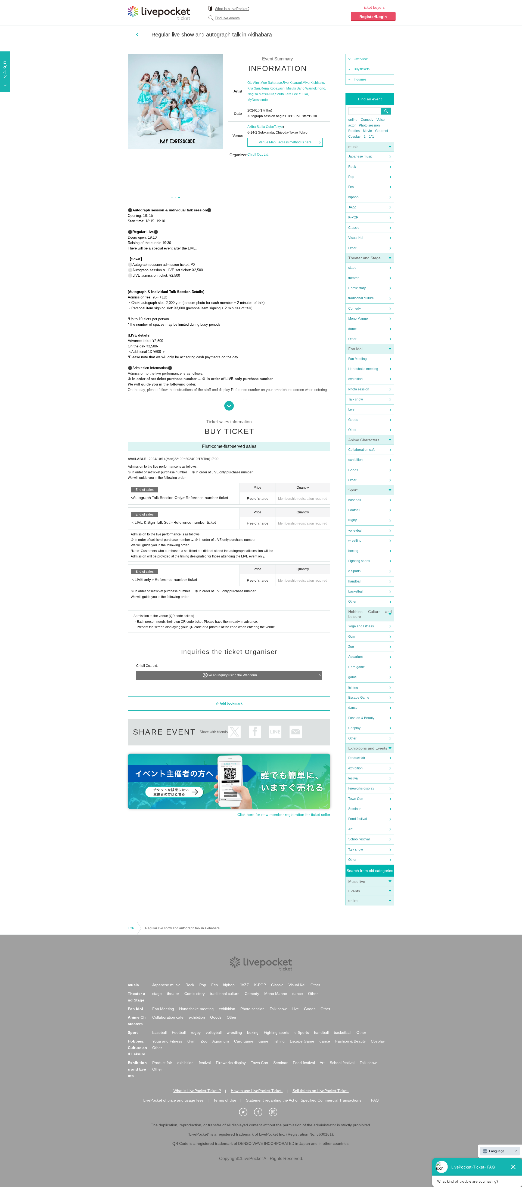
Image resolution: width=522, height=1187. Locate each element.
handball (354, 581)
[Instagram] (276, 1112)
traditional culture (361, 298)
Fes (351, 187)
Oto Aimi (253, 83)
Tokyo (278, 127)
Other (352, 248)
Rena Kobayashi (273, 88)
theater (353, 278)
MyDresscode (257, 100)
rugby (352, 520)
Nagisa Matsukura (260, 94)
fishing (353, 687)
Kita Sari (253, 88)
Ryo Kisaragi (292, 83)
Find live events (227, 18)
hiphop (353, 197)
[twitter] (246, 1112)
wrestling (355, 540)
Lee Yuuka (300, 94)
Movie (367, 131)
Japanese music (360, 156)
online (353, 120)
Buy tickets (361, 69)
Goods (353, 420)
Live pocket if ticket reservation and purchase (159, 12)
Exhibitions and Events (367, 748)
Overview (361, 59)
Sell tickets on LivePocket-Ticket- (321, 1091)
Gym (351, 637)
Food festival (357, 819)
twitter (234, 732)
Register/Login (373, 16)
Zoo (351, 647)
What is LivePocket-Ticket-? (197, 1091)
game (352, 677)
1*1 (371, 136)
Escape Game (358, 697)
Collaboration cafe (361, 450)
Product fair (356, 758)
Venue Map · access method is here (285, 142)
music (353, 146)
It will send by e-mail (296, 732)
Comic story (357, 288)
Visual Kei (355, 238)
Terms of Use (224, 1100)
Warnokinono (315, 88)
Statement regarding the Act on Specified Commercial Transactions (303, 1100)
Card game (356, 667)
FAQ (375, 1100)
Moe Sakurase (271, 83)
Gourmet (381, 131)
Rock (352, 167)
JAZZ (352, 207)
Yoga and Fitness (361, 626)
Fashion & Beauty (361, 718)
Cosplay (354, 136)
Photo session (369, 125)
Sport (353, 490)
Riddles (354, 131)
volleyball (355, 530)
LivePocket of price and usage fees (173, 1100)
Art (350, 829)
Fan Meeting (357, 359)
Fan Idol (355, 349)
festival (353, 778)
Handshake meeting (363, 369)
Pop (351, 177)
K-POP (353, 217)
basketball (355, 591)
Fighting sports (359, 561)
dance (353, 329)
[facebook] (261, 1112)
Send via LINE (275, 732)
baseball (354, 500)
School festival (359, 839)
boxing (353, 551)
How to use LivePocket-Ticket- (257, 1091)
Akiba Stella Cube (260, 127)
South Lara (283, 94)
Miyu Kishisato (313, 83)
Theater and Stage (364, 258)
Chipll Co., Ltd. (258, 154)
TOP (131, 928)
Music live (356, 881)
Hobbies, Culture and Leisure (137, 1047)
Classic (353, 228)
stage (352, 268)
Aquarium (355, 657)
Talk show (355, 399)
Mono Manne (358, 318)
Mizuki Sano (295, 88)
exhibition (355, 379)
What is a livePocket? (232, 9)
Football (354, 510)
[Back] (137, 34)
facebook (255, 732)
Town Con (355, 799)
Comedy (367, 120)
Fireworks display (361, 788)
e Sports (354, 571)
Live (351, 409)
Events (354, 891)
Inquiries (360, 79)
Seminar (354, 809)
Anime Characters (363, 440)
